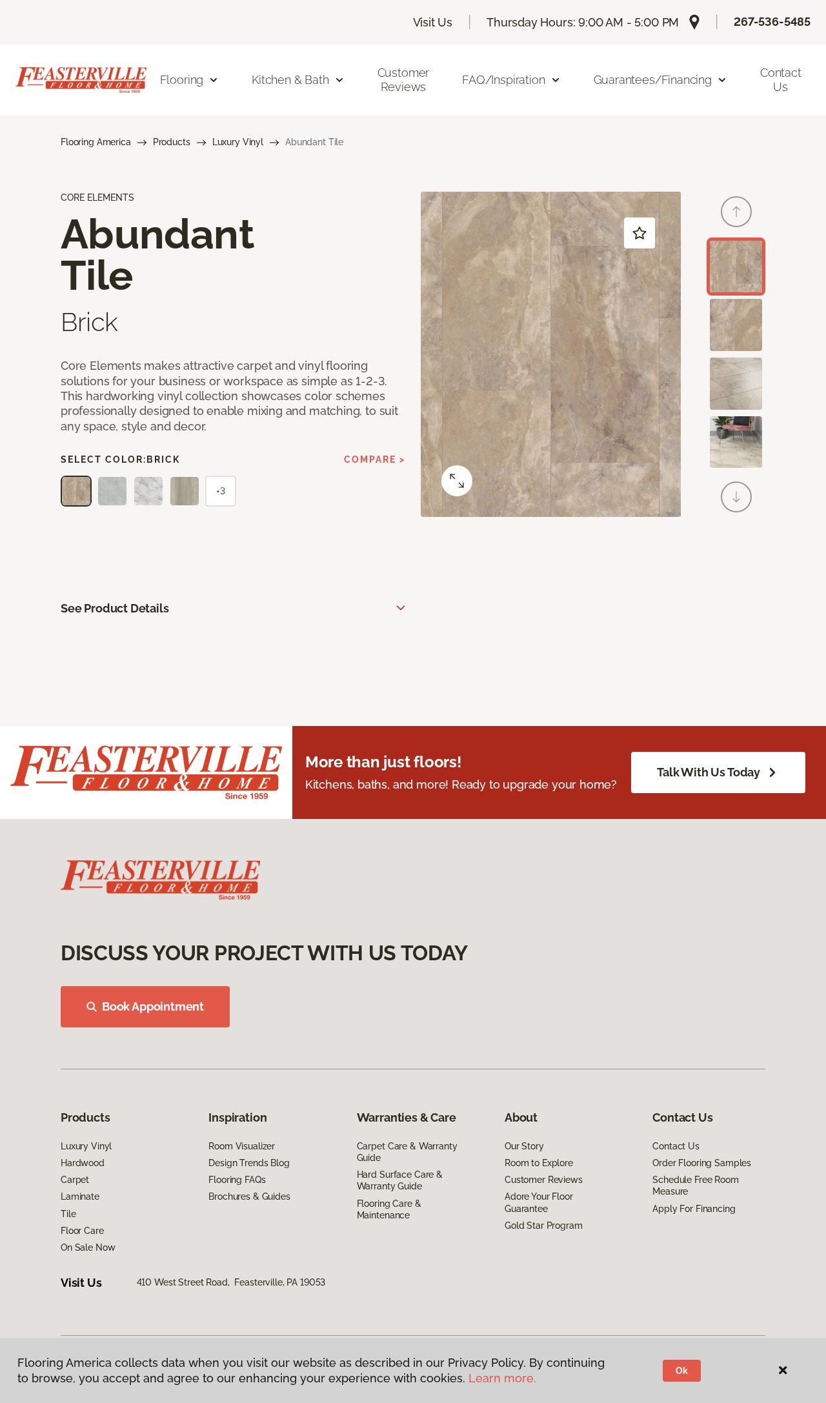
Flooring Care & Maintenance (389, 1209)
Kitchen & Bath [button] (290, 79)
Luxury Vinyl (237, 142)
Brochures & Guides (249, 1196)
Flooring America (96, 142)
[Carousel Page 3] (736, 383)
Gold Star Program (544, 1225)
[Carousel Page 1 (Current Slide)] (736, 266)
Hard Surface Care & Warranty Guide (400, 1180)
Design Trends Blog (248, 1163)
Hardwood (83, 1163)
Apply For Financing (693, 1209)
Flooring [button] (182, 79)
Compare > (374, 459)
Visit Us (433, 22)
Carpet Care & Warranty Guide (407, 1152)
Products (171, 142)
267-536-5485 (772, 21)
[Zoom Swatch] (456, 480)
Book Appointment (153, 1006)
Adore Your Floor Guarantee (539, 1202)
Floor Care (82, 1231)
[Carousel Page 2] (736, 325)
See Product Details (115, 608)
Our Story (524, 1146)
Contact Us (780, 80)
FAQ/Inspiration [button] (503, 79)
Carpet (75, 1180)
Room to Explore (539, 1163)
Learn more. (502, 1378)
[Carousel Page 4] (736, 442)
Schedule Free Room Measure (695, 1185)
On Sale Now (88, 1247)
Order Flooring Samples (701, 1163)
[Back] (736, 211)
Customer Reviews (404, 80)
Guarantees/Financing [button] (653, 79)
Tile (68, 1214)
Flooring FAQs (236, 1180)
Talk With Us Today (708, 772)
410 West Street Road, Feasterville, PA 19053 (231, 1282)
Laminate (80, 1196)
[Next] (736, 496)
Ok (682, 1371)
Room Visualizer (241, 1146)
